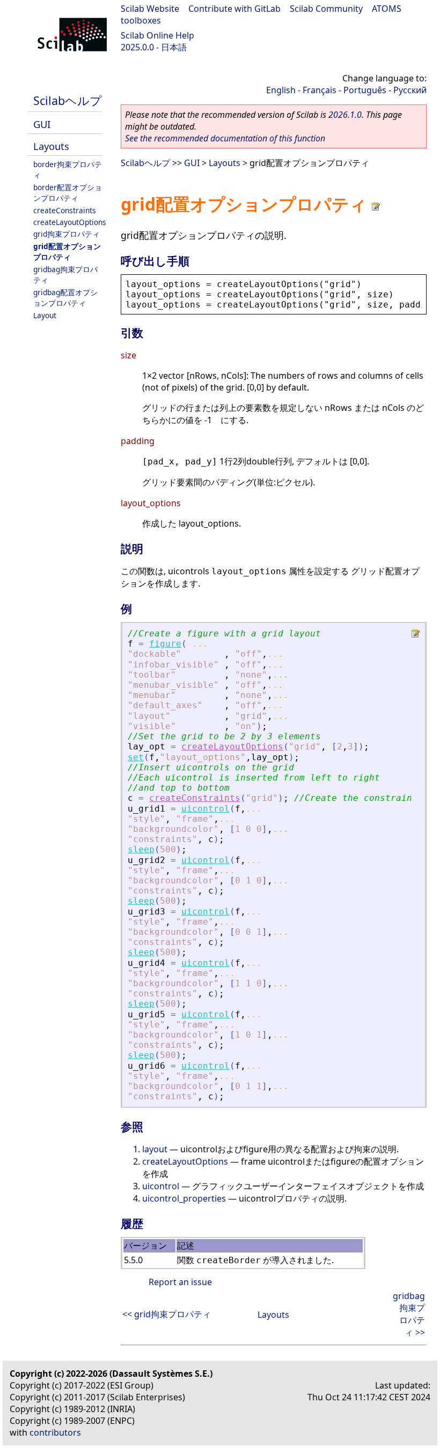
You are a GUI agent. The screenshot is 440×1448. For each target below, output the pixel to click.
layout (154, 1149)
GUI (41, 124)
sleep (141, 849)
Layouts (51, 146)
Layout (44, 315)
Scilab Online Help (157, 35)
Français (319, 90)
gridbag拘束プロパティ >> (409, 1314)
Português (364, 90)
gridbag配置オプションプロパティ (65, 297)
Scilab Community (326, 8)
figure (165, 644)
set (136, 757)
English (281, 90)
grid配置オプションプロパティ (67, 251)
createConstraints (64, 210)
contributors (55, 1432)
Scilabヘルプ (67, 100)
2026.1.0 (345, 115)
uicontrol (205, 809)
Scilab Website (150, 8)
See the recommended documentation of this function (225, 138)
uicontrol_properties (184, 1198)
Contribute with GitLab (234, 8)
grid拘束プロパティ (66, 234)
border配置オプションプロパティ (67, 192)
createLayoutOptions (69, 222)
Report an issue (180, 1282)
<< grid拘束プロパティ (166, 1314)
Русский (410, 90)
